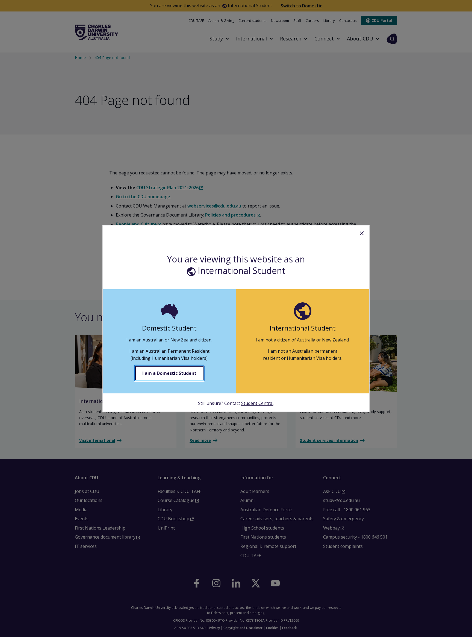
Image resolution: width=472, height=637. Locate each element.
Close (361, 233)
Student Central (257, 403)
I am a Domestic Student (169, 373)
